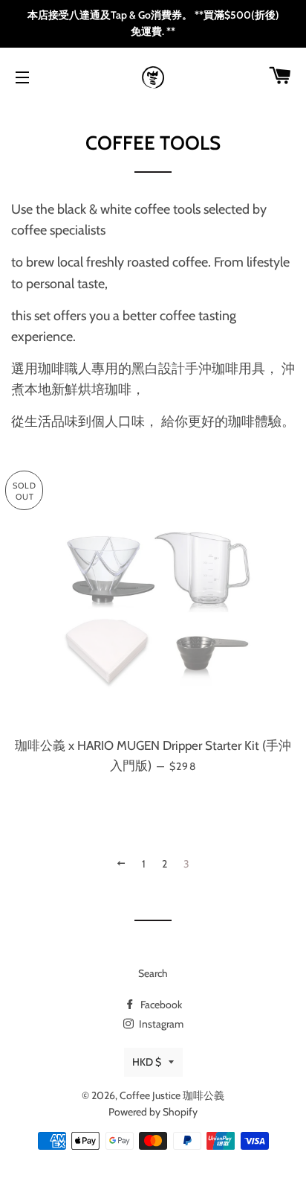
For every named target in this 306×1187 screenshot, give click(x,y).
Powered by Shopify (153, 1111)
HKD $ (146, 1062)
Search (153, 973)
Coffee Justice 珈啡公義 (172, 1095)
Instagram (160, 1024)
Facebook (160, 1004)
